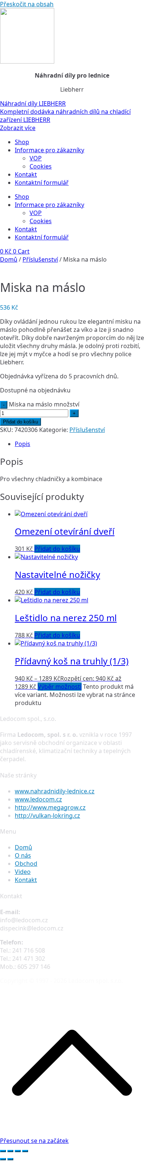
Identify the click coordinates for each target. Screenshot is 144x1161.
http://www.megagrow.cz (50, 807)
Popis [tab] (22, 444)
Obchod (26, 863)
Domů (8, 259)
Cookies (41, 166)
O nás (23, 855)
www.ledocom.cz (38, 799)
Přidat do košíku (20, 422)
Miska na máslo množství (44, 404)
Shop (22, 142)
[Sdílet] (18, 1151)
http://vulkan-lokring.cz (47, 815)
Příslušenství (40, 259)
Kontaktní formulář (42, 182)
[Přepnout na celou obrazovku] (10, 1151)
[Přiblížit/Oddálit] (3, 1151)
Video (23, 872)
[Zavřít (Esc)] (25, 1151)
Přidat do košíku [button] (57, 549)
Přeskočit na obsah (27, 4)
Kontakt (26, 174)
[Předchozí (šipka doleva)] (3, 1159)
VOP (36, 158)
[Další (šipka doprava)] (10, 1159)
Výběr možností (60, 686)
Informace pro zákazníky (49, 150)
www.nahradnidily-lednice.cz (55, 791)
